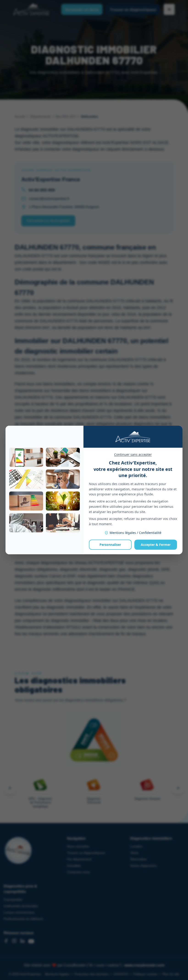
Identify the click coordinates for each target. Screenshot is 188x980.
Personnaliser (110, 544)
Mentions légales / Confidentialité (135, 532)
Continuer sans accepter (133, 454)
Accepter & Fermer (156, 544)
